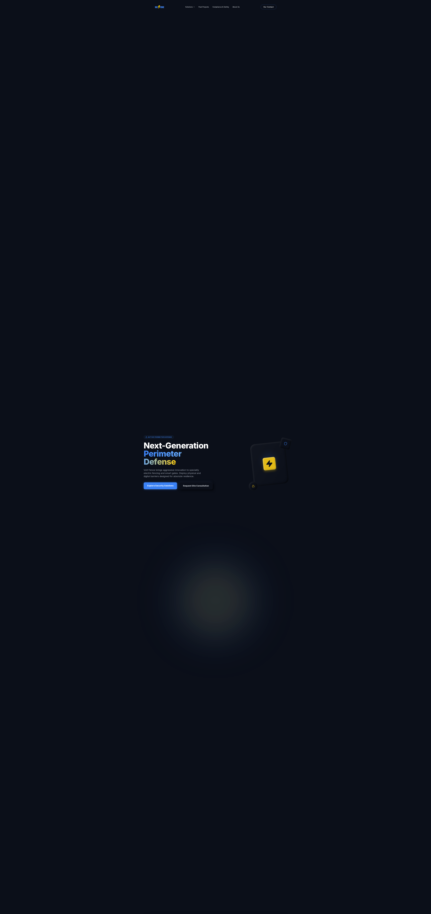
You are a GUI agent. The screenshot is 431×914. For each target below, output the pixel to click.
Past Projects (204, 7)
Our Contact (268, 7)
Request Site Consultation (196, 486)
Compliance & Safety (220, 7)
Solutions (189, 7)
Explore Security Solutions (160, 485)
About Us (236, 7)
